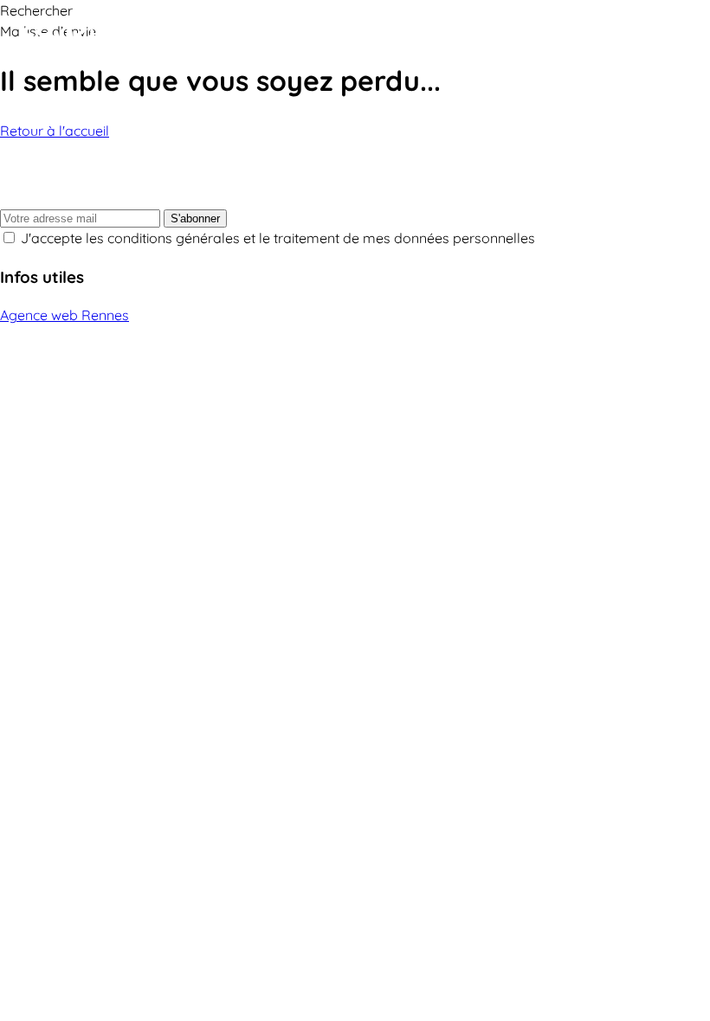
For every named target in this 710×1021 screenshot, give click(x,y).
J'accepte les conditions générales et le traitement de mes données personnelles (278, 238)
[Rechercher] (649, 37)
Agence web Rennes (64, 315)
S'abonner (195, 218)
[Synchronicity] (121, 37)
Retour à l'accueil (54, 130)
